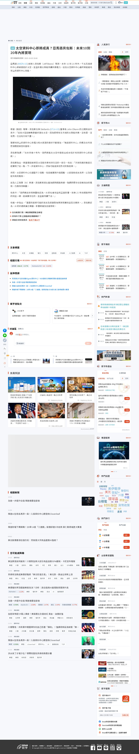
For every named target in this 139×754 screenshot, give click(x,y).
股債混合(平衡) (110, 390)
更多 (126, 52)
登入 (122, 3)
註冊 (126, 3)
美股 (36, 3)
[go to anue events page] (116, 2)
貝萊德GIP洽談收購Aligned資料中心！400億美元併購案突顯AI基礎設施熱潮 (39, 278)
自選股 (125, 7)
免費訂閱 (125, 715)
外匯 (54, 3)
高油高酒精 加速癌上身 (49, 421)
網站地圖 (78, 746)
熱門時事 (46, 7)
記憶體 (106, 535)
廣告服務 (49, 746)
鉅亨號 (80, 3)
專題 (103, 7)
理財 (90, 7)
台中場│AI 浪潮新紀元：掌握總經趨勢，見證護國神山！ (117, 257)
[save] (5, 358)
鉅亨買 (73, 3)
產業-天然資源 (110, 425)
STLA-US (55, 129)
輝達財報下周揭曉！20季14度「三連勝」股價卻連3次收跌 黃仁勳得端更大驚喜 (40, 289)
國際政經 (109, 191)
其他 (106, 413)
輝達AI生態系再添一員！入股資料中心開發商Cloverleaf (32, 286)
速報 (53, 7)
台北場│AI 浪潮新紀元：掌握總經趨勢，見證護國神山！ (117, 267)
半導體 (106, 547)
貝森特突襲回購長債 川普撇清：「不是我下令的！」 (21, 422)
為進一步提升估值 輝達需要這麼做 (24, 282)
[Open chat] (5, 363)
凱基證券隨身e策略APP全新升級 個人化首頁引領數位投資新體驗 (21, 396)
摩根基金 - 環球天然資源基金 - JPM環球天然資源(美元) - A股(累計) (110, 420)
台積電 (106, 541)
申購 (127, 398)
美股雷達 (19, 41)
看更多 (89, 303)
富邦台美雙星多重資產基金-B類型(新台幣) (110, 396)
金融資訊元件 (58, 746)
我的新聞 (117, 7)
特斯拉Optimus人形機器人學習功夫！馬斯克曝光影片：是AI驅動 (27, 360)
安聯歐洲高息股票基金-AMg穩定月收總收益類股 (110, 408)
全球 (59, 3)
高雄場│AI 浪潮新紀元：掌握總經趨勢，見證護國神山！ (117, 287)
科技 (30, 7)
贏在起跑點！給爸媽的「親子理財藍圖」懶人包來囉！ (40, 260)
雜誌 (109, 7)
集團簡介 (42, 746)
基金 (48, 3)
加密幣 (66, 3)
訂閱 (86, 3)
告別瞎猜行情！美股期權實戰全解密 (27, 212)
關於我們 (34, 746)
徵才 (72, 746)
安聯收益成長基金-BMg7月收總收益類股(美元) (110, 385)
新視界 (97, 7)
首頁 (19, 3)
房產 (84, 7)
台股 (30, 3)
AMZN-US (22, 63)
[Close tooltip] (22, 363)
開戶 (127, 387)
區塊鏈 (77, 7)
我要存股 (88, 260)
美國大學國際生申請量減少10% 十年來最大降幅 (80, 422)
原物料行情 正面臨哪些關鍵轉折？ (26, 216)
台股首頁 (80, 260)
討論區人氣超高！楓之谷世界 (51, 395)
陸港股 (42, 3)
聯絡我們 (66, 746)
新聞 (25, 3)
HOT (107, 257)
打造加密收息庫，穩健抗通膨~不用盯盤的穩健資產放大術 (118, 277)
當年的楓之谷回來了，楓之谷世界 (81, 396)
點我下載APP (34, 220)
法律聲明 (86, 746)
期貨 (70, 7)
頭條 (13, 7)
